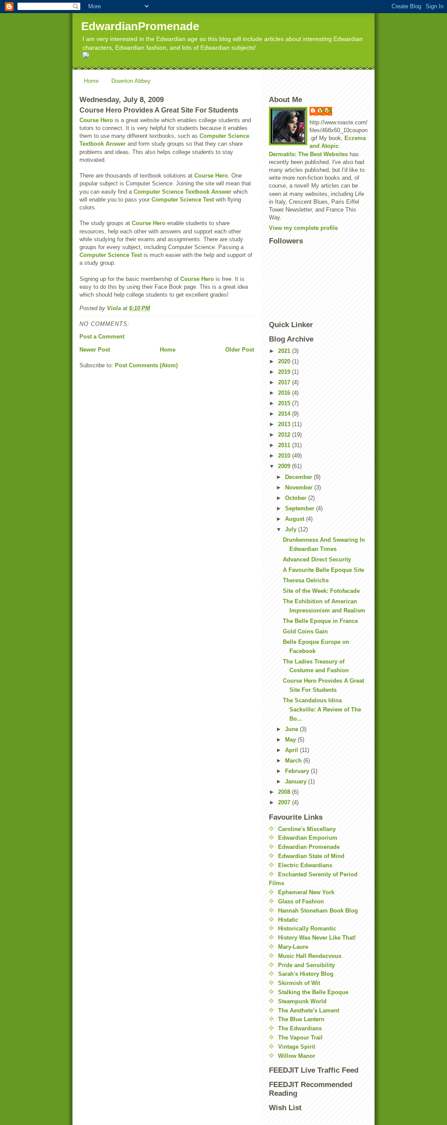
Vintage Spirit (296, 1046)
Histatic (288, 919)
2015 (285, 403)
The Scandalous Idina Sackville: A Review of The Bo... (322, 709)
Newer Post (94, 349)
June (292, 729)
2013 (285, 424)
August (295, 519)
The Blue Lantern (301, 1019)
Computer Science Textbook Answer (182, 191)
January (296, 781)
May (291, 739)
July (291, 529)
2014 (285, 413)
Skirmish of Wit (299, 983)
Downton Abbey (131, 81)
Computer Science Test (182, 199)
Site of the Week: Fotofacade (321, 591)
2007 (285, 802)
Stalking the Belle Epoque (313, 992)
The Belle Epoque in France (320, 621)
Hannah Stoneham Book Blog (318, 910)
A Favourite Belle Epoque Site (323, 570)
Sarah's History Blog (306, 974)
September (300, 508)
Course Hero (96, 120)
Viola (325, 110)
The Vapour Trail (300, 1037)
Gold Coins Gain (305, 631)
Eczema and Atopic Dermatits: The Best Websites (317, 146)
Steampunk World (302, 1001)
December (299, 477)
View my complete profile (303, 228)
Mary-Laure (293, 947)
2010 (285, 455)
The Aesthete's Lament (308, 1010)
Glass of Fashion (301, 901)
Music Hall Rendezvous (309, 956)
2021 (285, 351)
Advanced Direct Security (317, 559)
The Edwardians (300, 1028)
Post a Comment (101, 336)
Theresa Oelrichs (306, 580)
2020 (285, 361)
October (296, 498)
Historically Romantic (307, 928)
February (298, 771)
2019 (285, 372)
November (299, 487)
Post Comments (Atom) (146, 365)
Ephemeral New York (306, 892)
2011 (285, 445)
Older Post (239, 349)
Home (91, 81)
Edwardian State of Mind (311, 856)
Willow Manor (296, 1056)
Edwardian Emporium (307, 837)
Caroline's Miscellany (307, 829)
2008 (285, 792)
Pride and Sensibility (306, 965)
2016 (285, 393)
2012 (285, 434)
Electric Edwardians (305, 865)
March (294, 760)
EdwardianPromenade (140, 26)
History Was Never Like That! (317, 937)
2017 (285, 382)
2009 (285, 466)
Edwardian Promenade (309, 847)
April (292, 750)
